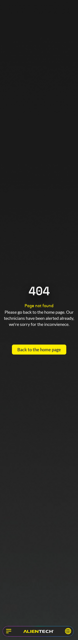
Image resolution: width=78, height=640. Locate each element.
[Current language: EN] (68, 631)
